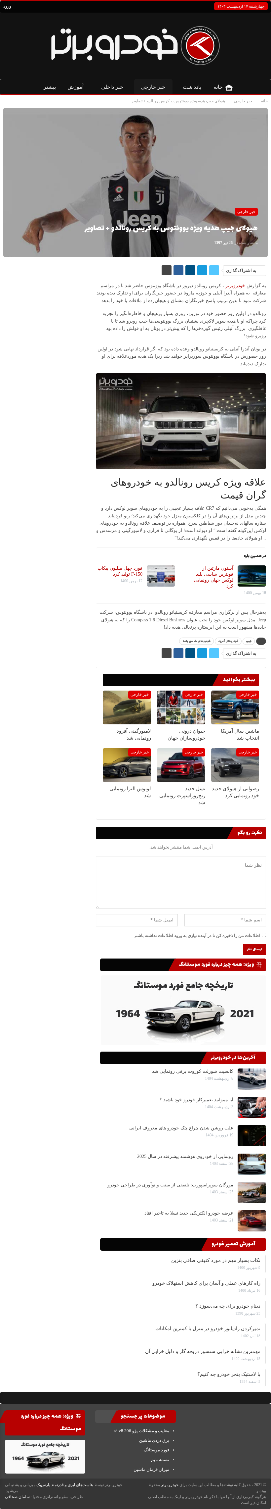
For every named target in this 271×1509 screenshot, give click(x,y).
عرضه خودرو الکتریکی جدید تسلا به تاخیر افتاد (188, 1213)
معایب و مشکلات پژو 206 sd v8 (141, 1430)
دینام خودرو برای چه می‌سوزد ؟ (227, 1306)
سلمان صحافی (17, 1496)
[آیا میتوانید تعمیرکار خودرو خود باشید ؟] (252, 1107)
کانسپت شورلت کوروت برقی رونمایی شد (192, 1071)
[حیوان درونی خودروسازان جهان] (181, 708)
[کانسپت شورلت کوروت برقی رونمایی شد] (252, 1079)
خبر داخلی (112, 87)
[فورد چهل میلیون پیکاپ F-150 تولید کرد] (160, 576)
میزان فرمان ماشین (151, 1469)
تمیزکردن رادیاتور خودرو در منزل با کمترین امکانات (207, 1328)
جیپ (249, 641)
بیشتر (50, 87)
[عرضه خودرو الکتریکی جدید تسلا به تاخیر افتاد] (252, 1220)
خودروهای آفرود (228, 641)
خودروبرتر (235, 285)
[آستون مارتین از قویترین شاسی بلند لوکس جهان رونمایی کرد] (252, 576)
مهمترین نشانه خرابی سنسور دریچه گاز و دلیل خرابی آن (202, 1351)
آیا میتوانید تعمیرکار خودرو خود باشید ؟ (196, 1099)
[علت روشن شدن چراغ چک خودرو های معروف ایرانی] (252, 1135)
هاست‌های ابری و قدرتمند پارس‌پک (64, 1485)
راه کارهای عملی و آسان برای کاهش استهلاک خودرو (206, 1283)
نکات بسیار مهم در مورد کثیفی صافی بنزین (215, 1260)
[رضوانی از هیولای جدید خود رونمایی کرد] (235, 765)
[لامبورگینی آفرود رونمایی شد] (127, 708)
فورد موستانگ (156, 1449)
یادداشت (192, 87)
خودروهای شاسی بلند (196, 641)
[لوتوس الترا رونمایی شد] (127, 765)
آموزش (75, 87)
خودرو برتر (169, 1485)
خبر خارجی (153, 87)
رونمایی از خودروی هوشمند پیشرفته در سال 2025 (185, 1156)
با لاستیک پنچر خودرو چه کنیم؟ (228, 1374)
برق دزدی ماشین (154, 1440)
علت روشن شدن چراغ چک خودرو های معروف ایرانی (181, 1127)
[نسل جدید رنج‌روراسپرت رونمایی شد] (181, 765)
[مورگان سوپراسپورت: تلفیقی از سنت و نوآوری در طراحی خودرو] (252, 1192)
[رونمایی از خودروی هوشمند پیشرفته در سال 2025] (252, 1164)
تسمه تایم (160, 1459)
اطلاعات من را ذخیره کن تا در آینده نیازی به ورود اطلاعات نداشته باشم (197, 935)
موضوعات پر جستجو (143, 1416)
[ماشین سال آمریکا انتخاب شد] (235, 708)
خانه (218, 87)
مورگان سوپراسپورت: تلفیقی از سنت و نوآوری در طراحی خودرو (170, 1184)
